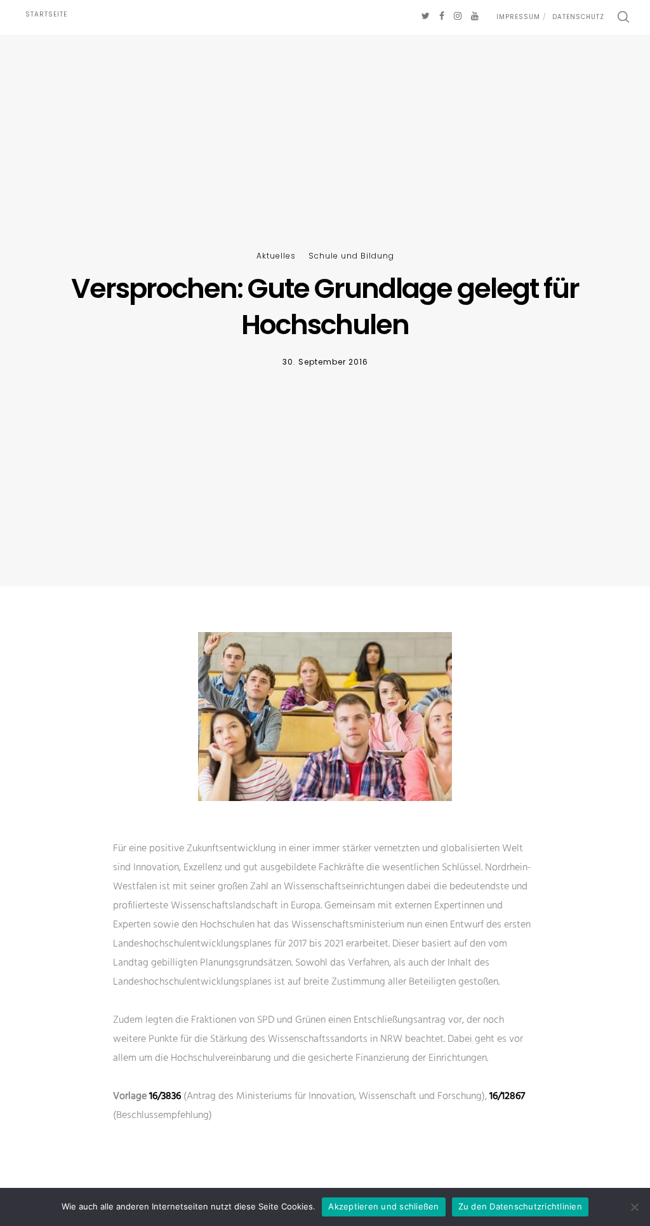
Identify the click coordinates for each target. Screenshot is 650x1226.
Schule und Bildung (351, 255)
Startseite (46, 14)
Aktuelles (276, 255)
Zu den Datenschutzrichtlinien (520, 1206)
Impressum (518, 17)
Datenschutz (578, 17)
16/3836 (165, 1096)
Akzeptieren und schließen (383, 1206)
